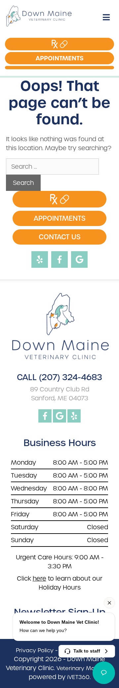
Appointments (54, 58)
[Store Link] (53, 44)
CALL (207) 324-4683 (59, 377)
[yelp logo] (74, 416)
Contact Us (60, 237)
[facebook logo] (45, 416)
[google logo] (59, 416)
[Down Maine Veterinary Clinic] (33, 17)
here (39, 578)
